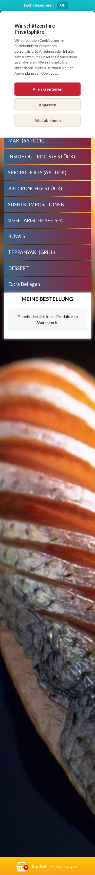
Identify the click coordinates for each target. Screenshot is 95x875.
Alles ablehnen (47, 120)
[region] (47, 443)
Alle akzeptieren (47, 89)
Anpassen (47, 104)
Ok (62, 5)
